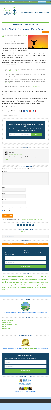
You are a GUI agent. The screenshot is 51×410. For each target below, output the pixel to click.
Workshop (10, 243)
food (10, 279)
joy (11, 282)
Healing (27, 279)
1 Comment (45, 32)
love (16, 282)
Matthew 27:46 (36, 86)
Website (4, 200)
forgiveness (14, 279)
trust (31, 287)
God (9, 114)
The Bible (17, 287)
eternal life (34, 276)
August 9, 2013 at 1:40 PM (15, 154)
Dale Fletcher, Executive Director (10, 324)
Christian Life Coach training (29, 348)
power (42, 282)
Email (4, 193)
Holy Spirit (43, 279)
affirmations (5, 276)
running (10, 285)
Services (4, 326)
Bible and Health (26, 277)
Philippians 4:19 (13, 71)
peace (38, 282)
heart (39, 279)
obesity (35, 282)
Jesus (11, 114)
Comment (5, 171)
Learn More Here (41, 1)
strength (9, 287)
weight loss (39, 287)
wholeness (5, 289)
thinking (28, 287)
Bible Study (25, 243)
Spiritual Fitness (33, 285)
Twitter (34, 287)
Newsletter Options (6, 328)
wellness (44, 287)
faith (42, 277)
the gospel (16, 115)
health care (35, 279)
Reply (6, 159)
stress (13, 287)
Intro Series (40, 243)
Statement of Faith (6, 322)
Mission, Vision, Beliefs (7, 320)
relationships (5, 285)
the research (23, 287)
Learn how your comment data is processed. (32, 219)
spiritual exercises (25, 285)
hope (3, 282)
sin (19, 285)
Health (31, 279)
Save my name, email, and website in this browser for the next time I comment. (20, 208)
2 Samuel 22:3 (8, 83)
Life (13, 282)
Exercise (39, 276)
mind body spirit (23, 282)
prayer (46, 282)
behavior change (14, 276)
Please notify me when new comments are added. (15, 211)
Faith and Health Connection (25, 11)
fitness (7, 279)
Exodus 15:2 (40, 76)
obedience (31, 282)
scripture (15, 285)
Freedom (19, 279)
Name (4, 187)
